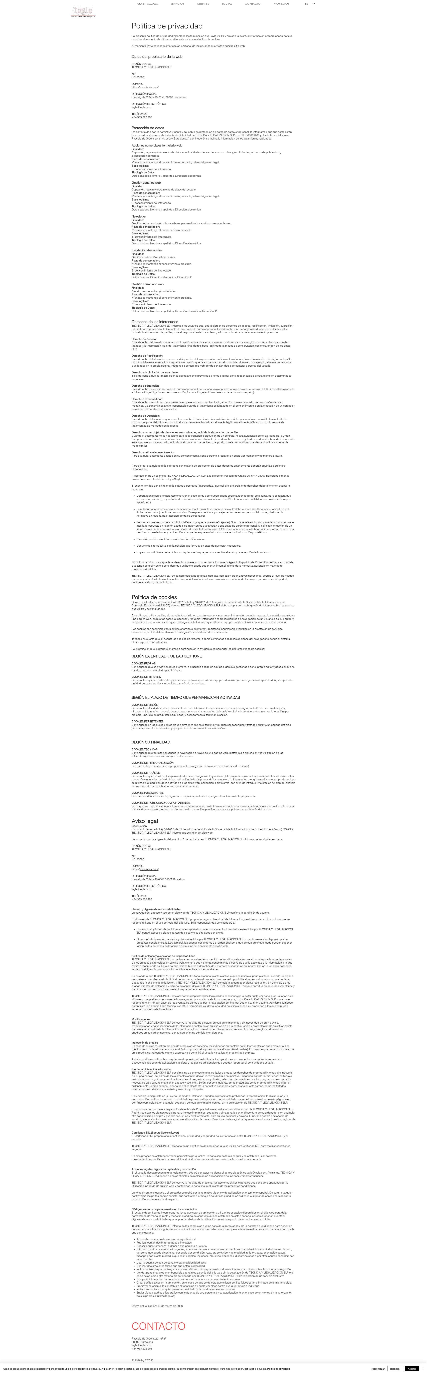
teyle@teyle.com (141, 107)
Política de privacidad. (278, 1368)
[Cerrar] (423, 1368)
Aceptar (412, 1368)
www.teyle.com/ (149, 87)
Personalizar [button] (378, 1368)
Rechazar (395, 1368)
